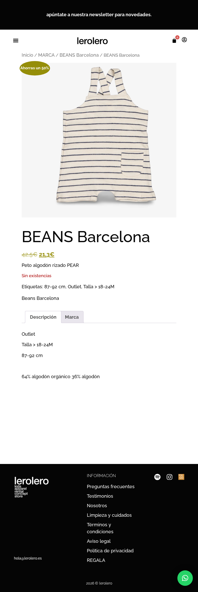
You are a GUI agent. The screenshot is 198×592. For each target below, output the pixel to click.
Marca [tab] (72, 317)
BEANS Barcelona (79, 55)
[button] (15, 40)
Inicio (27, 55)
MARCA (46, 55)
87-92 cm (54, 286)
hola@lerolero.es (28, 558)
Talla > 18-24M (98, 286)
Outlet (74, 286)
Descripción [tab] (43, 317)
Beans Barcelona (40, 298)
